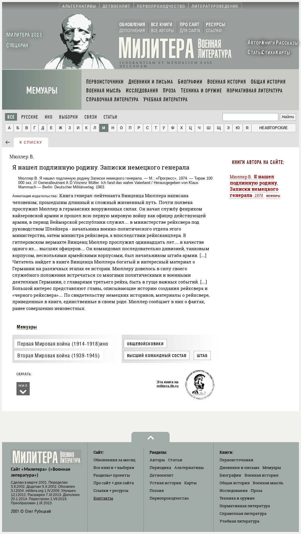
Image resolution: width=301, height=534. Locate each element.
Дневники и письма (239, 467)
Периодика (160, 467)
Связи (90, 117)
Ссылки (110, 490)
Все (11, 117)
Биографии (230, 475)
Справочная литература (243, 513)
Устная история (165, 482)
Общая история (235, 482)
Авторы (157, 459)
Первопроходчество (169, 498)
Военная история (261, 475)
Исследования (234, 490)
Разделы (111, 475)
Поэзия (157, 490)
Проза (256, 490)
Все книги (113, 467)
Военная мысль (268, 482)
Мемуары (42, 90)
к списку (31, 142)
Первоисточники (236, 459)
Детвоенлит (161, 475)
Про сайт (113, 482)
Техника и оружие (237, 498)
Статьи (110, 117)
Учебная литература (239, 521)
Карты (190, 482)
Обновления (114, 459)
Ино (49, 117)
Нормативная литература (245, 505)
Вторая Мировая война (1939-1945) (58, 355)
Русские (29, 117)
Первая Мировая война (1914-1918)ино (62, 344)
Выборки (68, 117)
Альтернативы (189, 467)
